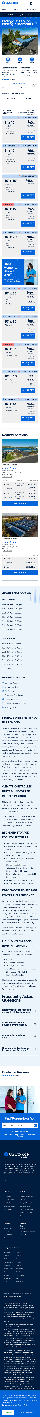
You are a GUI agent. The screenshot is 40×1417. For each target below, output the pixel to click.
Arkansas (7, 1252)
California (7, 1255)
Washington (19, 1281)
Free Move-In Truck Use (27, 1212)
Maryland (18, 1262)
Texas (17, 1134)
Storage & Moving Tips (26, 1203)
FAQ (21, 1216)
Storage (6, 1191)
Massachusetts (8, 1262)
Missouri (18, 1265)
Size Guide (11, 99)
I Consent (8, 1412)
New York (18, 1272)
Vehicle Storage (8, 1203)
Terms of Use (28, 1293)
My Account (23, 1223)
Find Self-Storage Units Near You (24, 9)
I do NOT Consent (24, 1412)
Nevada (6, 1272)
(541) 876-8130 (7, 551)
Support (22, 1191)
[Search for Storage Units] (35, 1125)
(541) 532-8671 (7, 477)
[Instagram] (10, 1181)
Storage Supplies (25, 1206)
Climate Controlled (9, 1206)
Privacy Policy (17, 1293)
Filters (29, 99)
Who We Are (8, 1228)
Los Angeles (8, 1134)
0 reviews (13, 80)
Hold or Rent (28, 137)
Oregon (6, 1275)
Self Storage (7, 1196)
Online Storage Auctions (27, 1232)
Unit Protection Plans (26, 1209)
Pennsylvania (20, 1275)
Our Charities (8, 1231)
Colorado (18, 1255)
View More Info (20, 84)
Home (4, 9)
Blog (21, 1226)
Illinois (17, 1259)
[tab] (20, 1011)
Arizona (18, 1252)
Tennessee (31, 1134)
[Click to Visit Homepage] (10, 3)
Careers (6, 1238)
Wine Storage (8, 1209)
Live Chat (23, 1235)
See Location (20, 503)
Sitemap (6, 1293)
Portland (20, 1136)
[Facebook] (5, 1181)
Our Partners (8, 1235)
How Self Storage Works (27, 1196)
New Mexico (19, 1269)
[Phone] (30, 3)
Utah (5, 1281)
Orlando (23, 1134)
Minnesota (7, 1265)
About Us (7, 1223)
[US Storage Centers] (20, 1155)
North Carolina (8, 1269)
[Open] (36, 3)
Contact (22, 1229)
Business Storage (9, 1200)
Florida (6, 1259)
